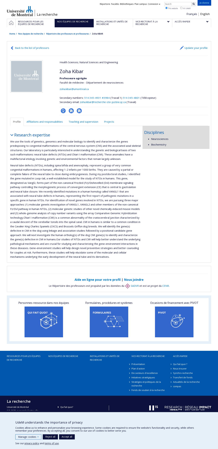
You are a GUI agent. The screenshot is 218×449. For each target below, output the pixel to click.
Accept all (67, 436)
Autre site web (79, 110)
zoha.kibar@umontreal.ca (74, 89)
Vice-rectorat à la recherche (148, 356)
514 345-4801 (132, 97)
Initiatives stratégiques (143, 377)
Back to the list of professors (32, 48)
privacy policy (32, 443)
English (205, 14)
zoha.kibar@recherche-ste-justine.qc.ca (103, 102)
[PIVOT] (174, 322)
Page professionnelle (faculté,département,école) (63, 110)
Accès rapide (180, 356)
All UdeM (186, 8)
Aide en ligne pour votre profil (98, 280)
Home (12, 33)
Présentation (138, 364)
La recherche (47, 14)
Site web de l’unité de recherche (71, 110)
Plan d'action (138, 368)
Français (191, 14)
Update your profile (196, 48)
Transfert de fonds (183, 377)
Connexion (153, 4)
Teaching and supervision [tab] (83, 121)
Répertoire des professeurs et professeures (67, 33)
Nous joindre (134, 280)
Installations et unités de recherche (105, 358)
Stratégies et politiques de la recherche (146, 383)
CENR (165, 285)
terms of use (52, 443)
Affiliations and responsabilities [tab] (45, 121)
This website (173, 8)
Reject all (50, 436)
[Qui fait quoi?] (44, 322)
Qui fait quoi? (66, 407)
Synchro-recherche (183, 373)
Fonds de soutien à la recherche (148, 390)
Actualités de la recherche (186, 381)
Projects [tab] (109, 121)
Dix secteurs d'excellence (144, 373)
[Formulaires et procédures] (109, 322)
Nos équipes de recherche (30, 33)
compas (177, 386)
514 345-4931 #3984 (97, 97)
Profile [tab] (17, 121)
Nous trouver (180, 368)
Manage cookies (28, 436)
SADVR (134, 285)
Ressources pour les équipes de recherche (24, 358)
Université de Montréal (20, 11)
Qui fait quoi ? (180, 364)
